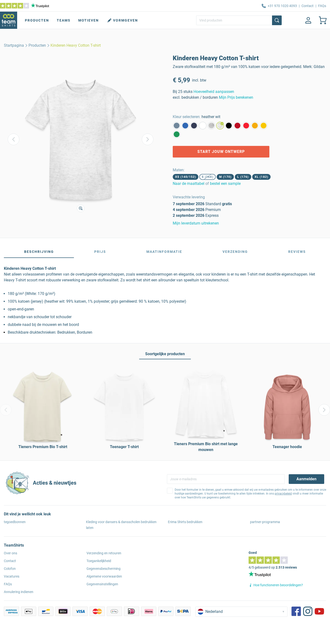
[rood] (246, 125)
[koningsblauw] (185, 125)
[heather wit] (220, 125)
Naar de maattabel (188, 183)
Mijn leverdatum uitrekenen (196, 223)
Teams (64, 20)
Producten (37, 20)
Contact (307, 6)
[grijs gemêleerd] (211, 125)
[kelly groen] (176, 134)
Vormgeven (125, 20)
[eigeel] (263, 125)
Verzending (235, 252)
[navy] (194, 125)
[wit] (203, 125)
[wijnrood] (237, 125)
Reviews (297, 252)
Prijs (100, 252)
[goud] (255, 125)
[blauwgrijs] (176, 125)
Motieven (88, 20)
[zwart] (229, 125)
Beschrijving (39, 252)
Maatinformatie (164, 252)
